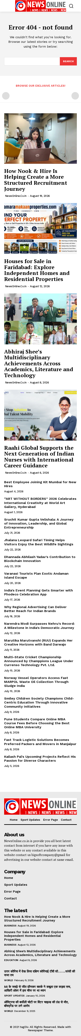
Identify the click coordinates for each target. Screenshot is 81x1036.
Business (10, 925)
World (8, 980)
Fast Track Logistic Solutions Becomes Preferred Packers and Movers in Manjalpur (40, 742)
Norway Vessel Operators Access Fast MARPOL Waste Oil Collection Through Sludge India (36, 682)
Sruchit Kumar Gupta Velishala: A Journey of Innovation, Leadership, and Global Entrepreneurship (39, 523)
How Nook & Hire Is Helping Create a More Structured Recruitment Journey (35, 179)
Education (11, 960)
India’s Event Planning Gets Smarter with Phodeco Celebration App (38, 592)
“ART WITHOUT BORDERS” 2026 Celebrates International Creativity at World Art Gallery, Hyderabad (40, 503)
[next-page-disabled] (75, 96)
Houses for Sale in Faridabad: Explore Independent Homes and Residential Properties (37, 269)
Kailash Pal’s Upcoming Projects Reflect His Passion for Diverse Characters (40, 759)
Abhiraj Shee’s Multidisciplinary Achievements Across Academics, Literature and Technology (38, 363)
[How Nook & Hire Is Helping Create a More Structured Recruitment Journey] (40, 138)
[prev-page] (6, 96)
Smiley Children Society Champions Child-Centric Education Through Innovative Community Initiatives (39, 702)
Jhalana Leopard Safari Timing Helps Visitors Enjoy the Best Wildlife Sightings (38, 542)
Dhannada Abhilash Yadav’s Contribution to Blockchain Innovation (39, 559)
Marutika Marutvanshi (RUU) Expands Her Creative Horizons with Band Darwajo (38, 642)
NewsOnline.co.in (16, 195)
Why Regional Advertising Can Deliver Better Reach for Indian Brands (35, 609)
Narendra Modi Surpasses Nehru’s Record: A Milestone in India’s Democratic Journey (39, 625)
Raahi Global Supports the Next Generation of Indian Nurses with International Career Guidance (39, 456)
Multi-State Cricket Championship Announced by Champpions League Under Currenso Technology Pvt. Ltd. (38, 661)
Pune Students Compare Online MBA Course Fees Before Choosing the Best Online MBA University (37, 723)
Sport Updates (14, 995)
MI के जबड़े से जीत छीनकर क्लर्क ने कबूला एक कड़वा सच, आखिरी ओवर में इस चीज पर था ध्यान (37, 988)
